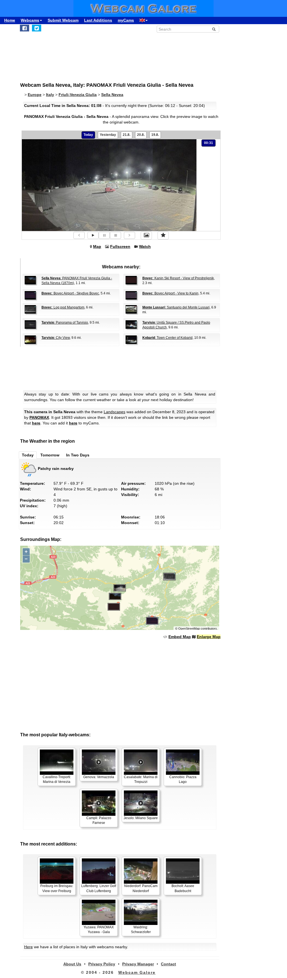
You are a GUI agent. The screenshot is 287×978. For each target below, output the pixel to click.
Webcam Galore (137, 972)
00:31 (208, 143)
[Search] (213, 29)
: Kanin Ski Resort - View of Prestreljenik (178, 278)
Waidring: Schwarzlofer (141, 929)
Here (28, 947)
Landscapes (114, 412)
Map (97, 246)
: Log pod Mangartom (62, 307)
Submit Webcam (63, 20)
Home (9, 20)
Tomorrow (49, 455)
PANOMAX (39, 417)
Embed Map (179, 636)
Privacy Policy (101, 964)
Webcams (30, 20)
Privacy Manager (138, 964)
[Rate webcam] (163, 235)
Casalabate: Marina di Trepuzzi (141, 779)
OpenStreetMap (189, 628)
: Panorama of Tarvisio (64, 323)
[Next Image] (129, 235)
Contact (168, 964)
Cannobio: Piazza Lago (182, 779)
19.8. (155, 135)
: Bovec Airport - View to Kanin (170, 293)
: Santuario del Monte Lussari (176, 307)
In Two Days (77, 455)
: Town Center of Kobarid (167, 338)
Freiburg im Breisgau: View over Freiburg (56, 888)
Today (88, 135)
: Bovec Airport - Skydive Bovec (70, 293)
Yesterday (108, 135)
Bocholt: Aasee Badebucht (183, 888)
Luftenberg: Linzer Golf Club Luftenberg (98, 888)
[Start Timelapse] (93, 235)
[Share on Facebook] (24, 28)
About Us (72, 964)
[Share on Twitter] (36, 28)
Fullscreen (120, 246)
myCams (126, 20)
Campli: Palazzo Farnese (98, 820)
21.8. (126, 135)
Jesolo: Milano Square (141, 818)
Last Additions (98, 20)
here (36, 423)
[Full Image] (146, 235)
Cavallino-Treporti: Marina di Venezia (57, 779)
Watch (145, 246)
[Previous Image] (79, 235)
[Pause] (104, 235)
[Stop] (115, 235)
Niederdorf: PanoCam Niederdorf (141, 888)
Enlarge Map (209, 636)
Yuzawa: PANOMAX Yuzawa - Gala (99, 929)
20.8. (141, 135)
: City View (55, 338)
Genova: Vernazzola (98, 777)
